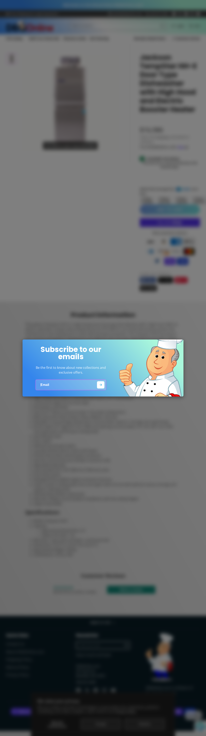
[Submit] (100, 385)
